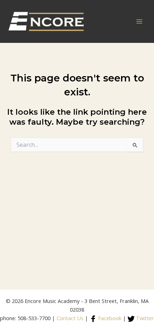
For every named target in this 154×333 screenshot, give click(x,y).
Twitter (144, 318)
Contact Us (70, 318)
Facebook (109, 318)
